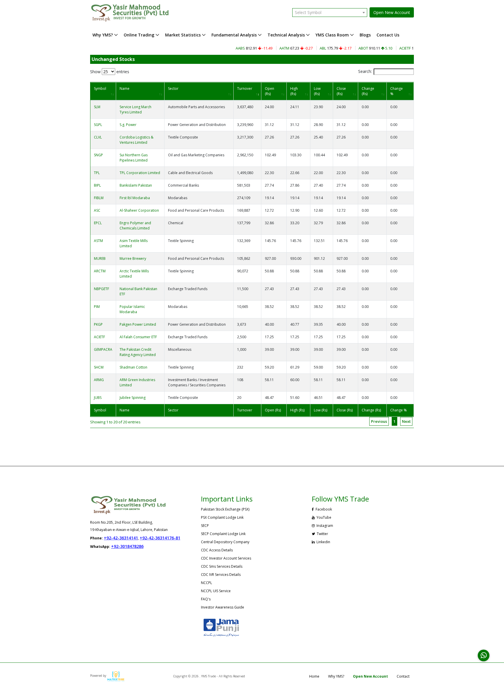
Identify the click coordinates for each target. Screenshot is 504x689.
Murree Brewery (133, 258)
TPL (97, 172)
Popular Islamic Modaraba (132, 309)
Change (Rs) (368, 91)
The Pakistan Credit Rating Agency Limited (138, 352)
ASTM (98, 240)
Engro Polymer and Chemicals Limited (135, 225)
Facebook (323, 509)
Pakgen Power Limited (138, 324)
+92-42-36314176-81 (160, 538)
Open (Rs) (269, 91)
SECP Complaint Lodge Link (223, 533)
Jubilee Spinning (133, 397)
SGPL (98, 124)
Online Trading (139, 35)
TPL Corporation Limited (140, 172)
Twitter (322, 533)
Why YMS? (102, 35)
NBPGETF (101, 288)
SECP (205, 525)
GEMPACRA (103, 349)
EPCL (98, 222)
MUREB (100, 258)
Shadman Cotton (133, 367)
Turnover (244, 88)
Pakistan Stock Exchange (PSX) (225, 509)
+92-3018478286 (127, 546)
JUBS (98, 397)
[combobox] (330, 12)
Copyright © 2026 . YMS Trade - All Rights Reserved (209, 676)
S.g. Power (128, 124)
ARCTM (100, 271)
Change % (396, 91)
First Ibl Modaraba (135, 197)
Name (125, 88)
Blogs (365, 35)
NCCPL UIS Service (216, 590)
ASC (97, 210)
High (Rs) (294, 91)
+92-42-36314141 (121, 538)
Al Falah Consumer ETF (138, 336)
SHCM (99, 367)
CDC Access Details (217, 550)
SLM (97, 106)
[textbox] (330, 12)
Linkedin (323, 541)
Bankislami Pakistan (136, 185)
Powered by (98, 675)
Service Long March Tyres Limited (135, 109)
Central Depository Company (225, 541)
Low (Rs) (317, 91)
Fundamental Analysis (234, 35)
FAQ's (206, 599)
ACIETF (99, 336)
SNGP (98, 154)
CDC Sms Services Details (221, 566)
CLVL (98, 137)
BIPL (97, 185)
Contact (403, 676)
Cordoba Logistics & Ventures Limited (136, 140)
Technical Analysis (286, 35)
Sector (173, 88)
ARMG (99, 379)
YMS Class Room (332, 35)
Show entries (109, 71)
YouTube (323, 517)
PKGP (98, 324)
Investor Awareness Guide (222, 607)
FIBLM (99, 197)
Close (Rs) (341, 91)
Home (314, 676)
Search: (365, 71)
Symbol (100, 88)
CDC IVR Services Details (221, 574)
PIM (97, 306)
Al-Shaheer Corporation (139, 210)
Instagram (324, 525)
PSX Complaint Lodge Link (222, 517)
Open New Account (391, 12)
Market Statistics (183, 35)
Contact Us (388, 35)
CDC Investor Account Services (226, 558)
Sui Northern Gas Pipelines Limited (134, 157)
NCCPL (206, 582)
